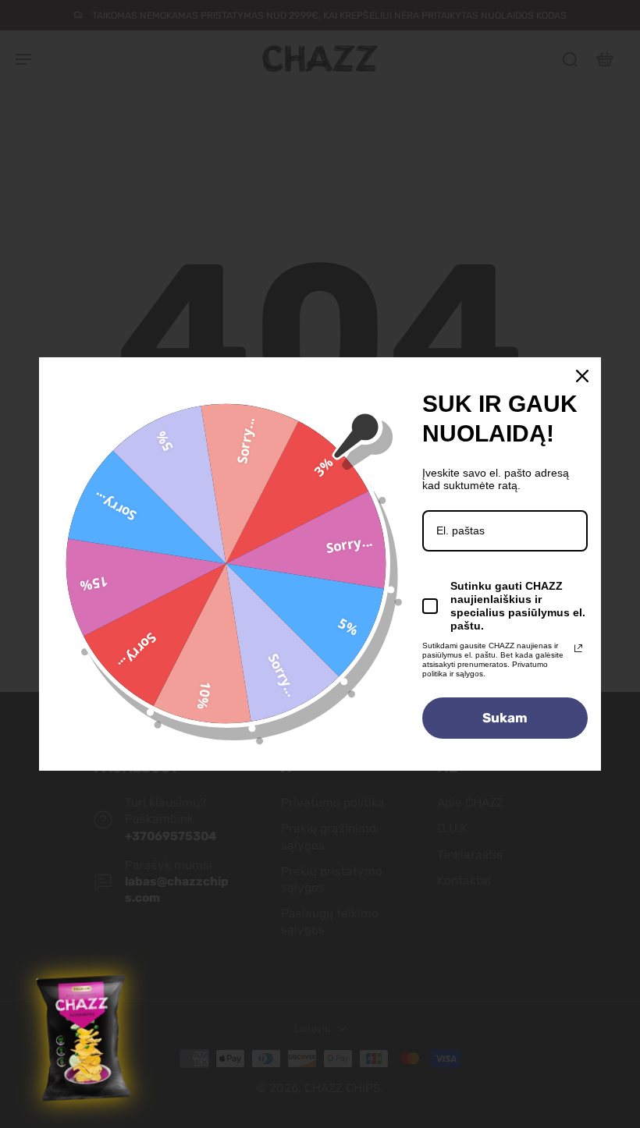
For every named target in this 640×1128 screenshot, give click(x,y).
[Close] (582, 376)
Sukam (505, 717)
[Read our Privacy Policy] (578, 648)
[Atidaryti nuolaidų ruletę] (85, 1038)
